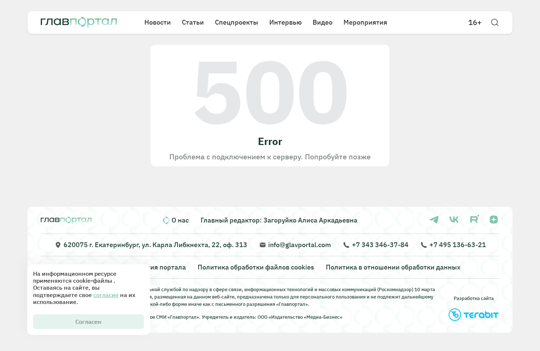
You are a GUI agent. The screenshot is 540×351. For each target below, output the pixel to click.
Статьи (193, 22)
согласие (106, 294)
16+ (475, 22)
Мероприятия (365, 22)
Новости (157, 22)
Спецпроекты (236, 22)
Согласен (88, 321)
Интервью (285, 22)
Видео (322, 22)
